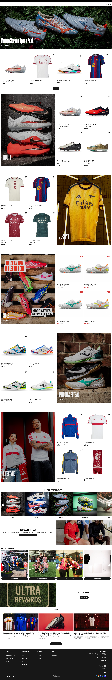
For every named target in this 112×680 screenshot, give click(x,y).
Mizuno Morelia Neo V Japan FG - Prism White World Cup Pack (90, 285)
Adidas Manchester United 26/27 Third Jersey (6, 206)
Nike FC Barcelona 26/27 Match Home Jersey (90, 81)
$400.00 (4, 84)
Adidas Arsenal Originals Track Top (63, 478)
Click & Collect (24, 658)
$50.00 (85, 480)
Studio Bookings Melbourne (11, 655)
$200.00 (58, 82)
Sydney (104, 662)
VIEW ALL (56, 88)
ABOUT (7, 651)
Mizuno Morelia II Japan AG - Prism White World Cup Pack (63, 320)
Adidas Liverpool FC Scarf (89, 478)
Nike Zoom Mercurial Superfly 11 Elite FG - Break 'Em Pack (9, 81)
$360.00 (86, 128)
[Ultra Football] (56, 4)
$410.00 (86, 165)
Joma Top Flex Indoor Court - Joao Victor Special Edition (7, 399)
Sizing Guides (24, 664)
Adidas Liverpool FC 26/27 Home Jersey (6, 241)
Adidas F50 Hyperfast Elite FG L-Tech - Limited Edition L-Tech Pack (63, 162)
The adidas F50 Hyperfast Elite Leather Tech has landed (54, 633)
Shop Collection (5, 45)
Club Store (39, 655)
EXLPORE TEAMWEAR (31, 535)
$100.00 (86, 446)
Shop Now (22, 535)
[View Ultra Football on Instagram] (7, 676)
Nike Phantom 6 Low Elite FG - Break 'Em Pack (90, 125)
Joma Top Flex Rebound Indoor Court (35, 399)
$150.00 (58, 446)
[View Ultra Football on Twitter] (11, 676)
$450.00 (58, 165)
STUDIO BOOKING (97, 578)
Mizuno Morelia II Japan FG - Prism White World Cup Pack (63, 285)
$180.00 (3, 366)
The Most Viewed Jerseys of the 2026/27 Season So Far (18, 633)
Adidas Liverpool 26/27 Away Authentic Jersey (36, 81)
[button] (106, 4)
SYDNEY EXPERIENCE (70, 578)
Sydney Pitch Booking (10, 658)
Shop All (5, 162)
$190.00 (85, 84)
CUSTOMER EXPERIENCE (25, 651)
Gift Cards (39, 658)
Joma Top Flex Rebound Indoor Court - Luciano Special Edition (7, 364)
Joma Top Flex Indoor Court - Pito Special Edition (35, 364)
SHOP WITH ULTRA (39, 651)
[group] (56, 69)
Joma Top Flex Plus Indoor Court (63, 80)
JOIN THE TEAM (84, 597)
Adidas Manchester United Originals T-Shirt (89, 443)
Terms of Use (54, 655)
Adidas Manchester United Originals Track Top (62, 443)
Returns (23, 661)
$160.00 (3, 208)
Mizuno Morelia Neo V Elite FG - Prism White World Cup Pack (90, 320)
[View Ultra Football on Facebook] (9, 676)
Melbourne (104, 668)
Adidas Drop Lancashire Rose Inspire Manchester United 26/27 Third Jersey (90, 633)
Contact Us (24, 655)
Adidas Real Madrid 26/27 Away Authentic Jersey (35, 241)
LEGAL (53, 651)
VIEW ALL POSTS (56, 643)
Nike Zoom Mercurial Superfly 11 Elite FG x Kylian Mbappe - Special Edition (90, 162)
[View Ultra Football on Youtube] (13, 676)
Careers (7, 661)
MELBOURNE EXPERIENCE (42, 578)
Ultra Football (58, 675)
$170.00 (30, 366)
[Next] (107, 69)
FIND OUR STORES (14, 578)
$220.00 (31, 84)
